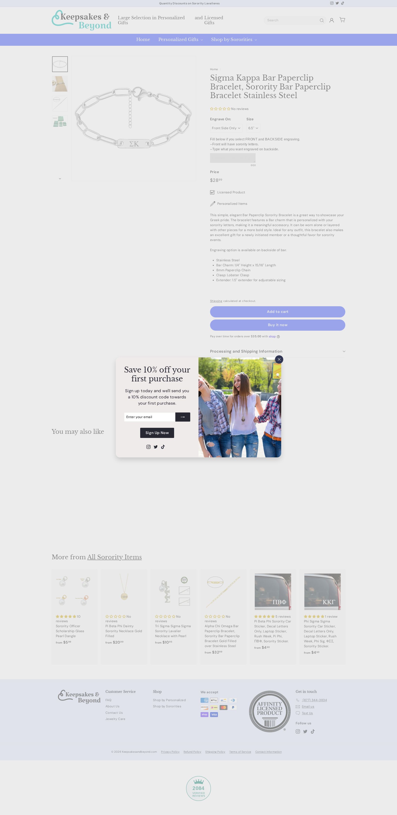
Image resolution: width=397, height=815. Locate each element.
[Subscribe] (182, 417)
